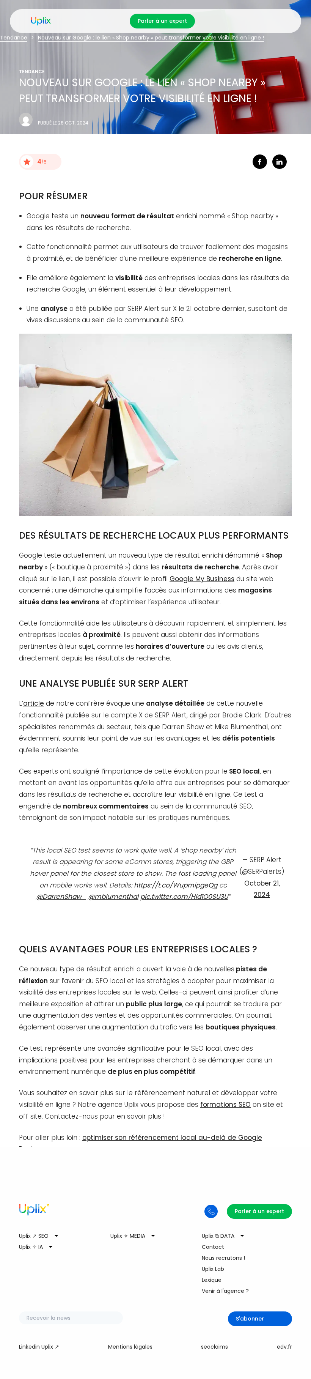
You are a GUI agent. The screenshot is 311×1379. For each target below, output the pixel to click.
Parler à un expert (162, 21)
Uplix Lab (213, 1269)
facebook (260, 161)
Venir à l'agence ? (225, 1291)
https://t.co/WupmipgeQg (175, 885)
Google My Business (202, 578)
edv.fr (284, 1347)
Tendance (13, 37)
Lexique (211, 1280)
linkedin (279, 161)
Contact (213, 1247)
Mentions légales (130, 1347)
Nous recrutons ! (223, 1258)
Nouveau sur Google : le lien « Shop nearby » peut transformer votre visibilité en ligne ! (151, 37)
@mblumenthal (113, 896)
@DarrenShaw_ (61, 896)
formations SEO (225, 1104)
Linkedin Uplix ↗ (39, 1347)
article (33, 703)
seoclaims (214, 1347)
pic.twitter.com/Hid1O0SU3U (184, 896)
